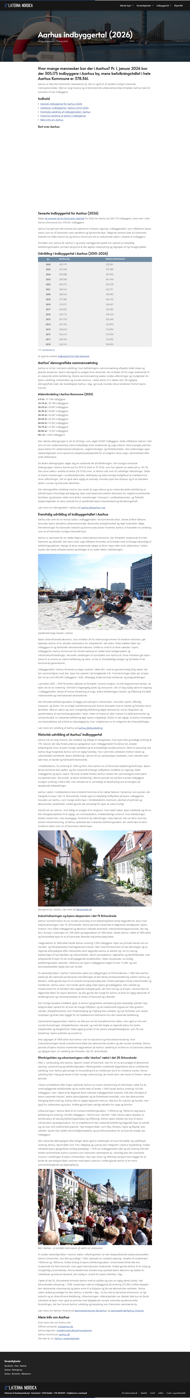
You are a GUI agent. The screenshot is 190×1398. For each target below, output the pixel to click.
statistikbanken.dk (48, 350)
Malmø (7, 1369)
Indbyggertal (163, 5)
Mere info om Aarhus (51, 119)
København (26, 1373)
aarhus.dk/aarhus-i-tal (93, 507)
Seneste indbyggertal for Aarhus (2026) (61, 103)
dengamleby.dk (84, 909)
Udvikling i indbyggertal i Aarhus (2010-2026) (64, 107)
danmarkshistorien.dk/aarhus (91, 1310)
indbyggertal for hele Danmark (73, 356)
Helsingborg (17, 1369)
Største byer (125, 5)
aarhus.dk (64, 1334)
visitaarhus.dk (65, 1326)
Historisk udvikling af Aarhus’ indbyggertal (63, 115)
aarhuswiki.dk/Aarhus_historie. (127, 1310)
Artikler (160, 1393)
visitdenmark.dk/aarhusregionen (74, 1330)
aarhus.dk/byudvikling (90, 727)
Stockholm (9, 1366)
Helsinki (23, 1366)
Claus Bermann (47, 41)
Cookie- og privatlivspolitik (176, 1393)
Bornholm (16, 1373)
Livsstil (152, 1393)
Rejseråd (178, 5)
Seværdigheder (144, 5)
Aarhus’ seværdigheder (67, 1338)
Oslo (16, 1366)
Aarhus (7, 1373)
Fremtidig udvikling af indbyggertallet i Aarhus (65, 111)
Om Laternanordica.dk (129, 1393)
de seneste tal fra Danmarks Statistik (64, 218)
